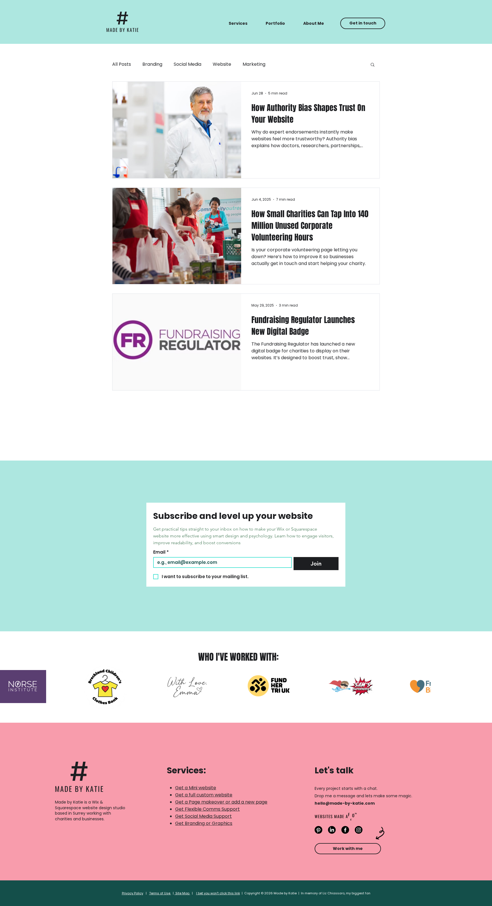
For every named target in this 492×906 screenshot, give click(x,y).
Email (161, 552)
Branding (152, 64)
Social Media (187, 64)
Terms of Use (160, 893)
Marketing (254, 64)
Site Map (182, 893)
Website (222, 64)
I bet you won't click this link (218, 893)
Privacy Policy (132, 893)
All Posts (121, 64)
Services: (186, 770)
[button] (238, 23)
